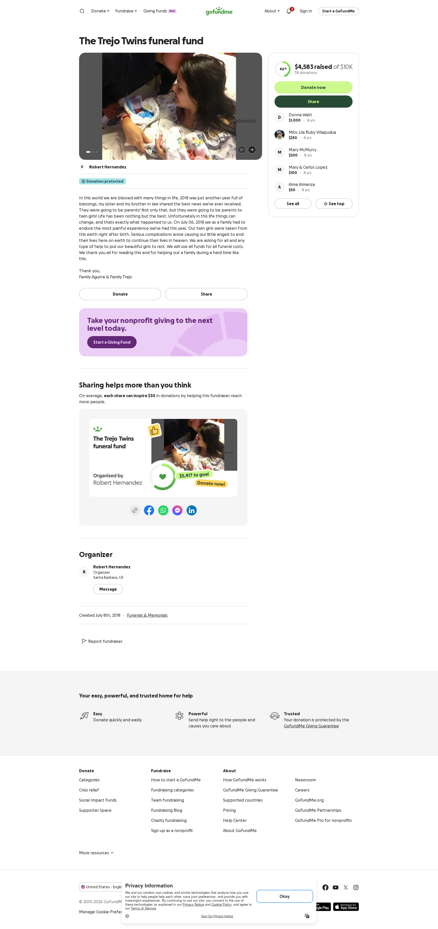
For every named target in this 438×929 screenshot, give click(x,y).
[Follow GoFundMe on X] (346, 887)
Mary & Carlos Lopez (308, 167)
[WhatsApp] (163, 510)
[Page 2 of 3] (93, 152)
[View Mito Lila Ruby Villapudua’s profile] (280, 135)
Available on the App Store (346, 906)
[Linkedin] (192, 510)
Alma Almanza (302, 184)
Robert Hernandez (112, 567)
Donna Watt (300, 114)
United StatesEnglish (105, 887)
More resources (94, 852)
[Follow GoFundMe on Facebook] (325, 887)
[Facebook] (149, 510)
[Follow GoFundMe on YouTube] (336, 887)
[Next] (252, 150)
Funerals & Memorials (147, 615)
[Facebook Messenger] (177, 510)
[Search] (82, 11)
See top (336, 203)
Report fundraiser (105, 641)
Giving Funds (159, 11)
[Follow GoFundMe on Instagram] (356, 887)
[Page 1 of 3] (88, 152)
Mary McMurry (302, 149)
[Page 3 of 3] (96, 152)
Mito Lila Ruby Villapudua (312, 132)
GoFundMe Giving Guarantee (311, 726)
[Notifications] (289, 11)
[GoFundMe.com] (219, 11)
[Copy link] (135, 510)
